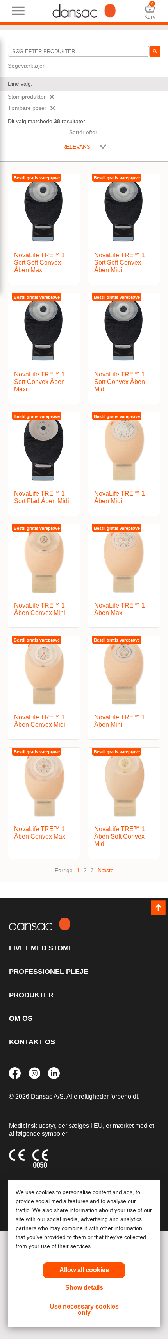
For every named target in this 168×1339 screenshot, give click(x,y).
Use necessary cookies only (84, 1309)
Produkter (31, 995)
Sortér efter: (84, 132)
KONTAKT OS (32, 1042)
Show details (84, 1287)
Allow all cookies (84, 1270)
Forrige (64, 870)
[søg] (155, 51)
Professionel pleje (48, 971)
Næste (106, 870)
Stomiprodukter (27, 96)
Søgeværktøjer (26, 66)
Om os (20, 1018)
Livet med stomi (40, 948)
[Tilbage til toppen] (158, 907)
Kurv (149, 11)
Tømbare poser (27, 108)
